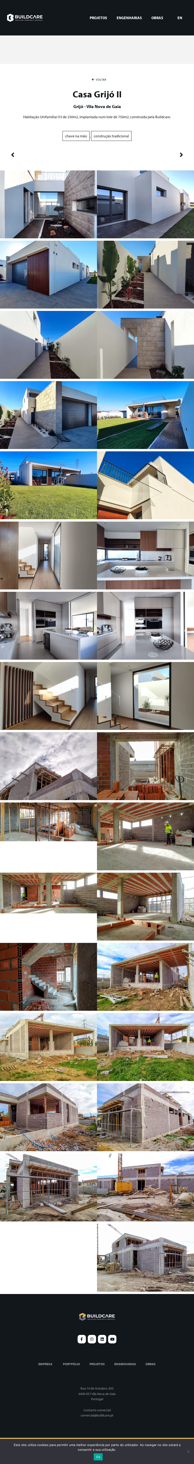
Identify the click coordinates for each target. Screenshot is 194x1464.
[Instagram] (92, 1339)
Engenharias (129, 17)
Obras (157, 17)
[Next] (140, 155)
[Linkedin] (102, 1339)
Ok (98, 1457)
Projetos (98, 17)
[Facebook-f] (82, 1339)
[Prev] (54, 155)
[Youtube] (112, 1339)
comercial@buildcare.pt (97, 1415)
